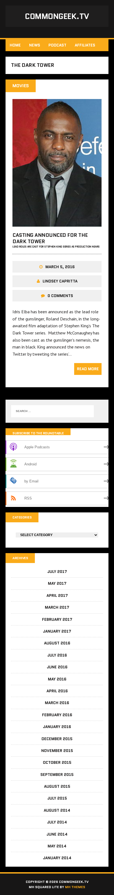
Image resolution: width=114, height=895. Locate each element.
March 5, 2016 (60, 267)
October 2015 (57, 762)
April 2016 (57, 691)
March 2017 (57, 607)
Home (15, 45)
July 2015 (57, 798)
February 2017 (57, 619)
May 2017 (57, 583)
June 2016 (57, 667)
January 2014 (57, 858)
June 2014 (57, 834)
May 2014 (57, 846)
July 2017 (57, 571)
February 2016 (57, 715)
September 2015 (57, 774)
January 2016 (57, 726)
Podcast (57, 45)
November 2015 (57, 750)
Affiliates (85, 45)
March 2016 (57, 702)
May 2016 (57, 679)
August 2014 (57, 810)
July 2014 (57, 822)
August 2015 (57, 786)
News (34, 45)
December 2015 (57, 739)
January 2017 (57, 631)
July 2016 (57, 655)
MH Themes (75, 887)
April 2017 (57, 595)
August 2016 (57, 643)
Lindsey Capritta (60, 281)
